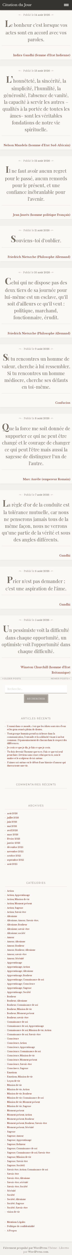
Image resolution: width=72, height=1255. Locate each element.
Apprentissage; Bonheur (19, 975)
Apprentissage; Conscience (21, 984)
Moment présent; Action (19, 1114)
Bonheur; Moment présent (20, 1013)
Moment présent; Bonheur (20, 1119)
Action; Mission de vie (18, 899)
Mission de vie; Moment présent (23, 1102)
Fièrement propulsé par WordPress (25, 1247)
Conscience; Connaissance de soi (24, 1051)
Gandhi (64, 555)
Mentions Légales (16, 1222)
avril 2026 (12, 830)
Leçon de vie (13, 1081)
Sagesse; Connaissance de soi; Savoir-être (28, 1152)
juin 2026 (12, 822)
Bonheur (11, 996)
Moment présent (15, 1110)
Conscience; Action (17, 1043)
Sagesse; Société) (16, 1165)
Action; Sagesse (15, 908)
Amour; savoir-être (17, 954)
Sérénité (11, 1190)
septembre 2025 (15, 860)
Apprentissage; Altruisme (20, 971)
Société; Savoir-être (17, 1207)
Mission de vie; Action (18, 1089)
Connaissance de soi (17, 1022)
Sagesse (11, 1131)
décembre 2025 (15, 847)
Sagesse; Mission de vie (19, 1157)
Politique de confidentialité (21, 1226)
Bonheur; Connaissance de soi (22, 1005)
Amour (10, 937)
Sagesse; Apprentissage (19, 1140)
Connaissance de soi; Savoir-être (24, 1034)
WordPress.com (38, 1251)
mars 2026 (12, 834)
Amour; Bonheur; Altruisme (21, 950)
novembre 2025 (15, 851)
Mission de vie (14, 1085)
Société (11, 1195)
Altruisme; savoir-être (18, 929)
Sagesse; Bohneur (16, 1144)
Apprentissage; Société (19, 992)
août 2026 (12, 813)
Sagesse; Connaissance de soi (22, 1148)
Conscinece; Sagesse (17, 1068)
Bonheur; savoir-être (17, 1017)
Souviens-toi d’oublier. (36, 240)
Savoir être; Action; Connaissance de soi (27, 1169)
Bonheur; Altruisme (17, 1000)
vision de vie (13, 1212)
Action (10, 891)
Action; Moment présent (19, 903)
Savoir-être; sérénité (17, 1182)
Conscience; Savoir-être (19, 1064)
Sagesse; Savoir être (17, 1161)
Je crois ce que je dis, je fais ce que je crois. (29, 747)
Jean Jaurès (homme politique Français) (41, 214)
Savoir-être (13, 1174)
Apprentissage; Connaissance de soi (25, 979)
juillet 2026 (13, 817)
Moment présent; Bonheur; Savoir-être (27, 1123)
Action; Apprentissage (18, 895)
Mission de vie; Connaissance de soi (25, 1098)
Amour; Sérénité (15, 958)
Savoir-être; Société (17, 1186)
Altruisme (12, 916)
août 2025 (12, 864)
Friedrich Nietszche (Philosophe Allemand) (39, 257)
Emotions (12, 1072)
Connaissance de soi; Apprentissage (25, 1026)
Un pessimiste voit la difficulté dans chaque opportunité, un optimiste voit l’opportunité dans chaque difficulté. (36, 640)
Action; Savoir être (16, 912)
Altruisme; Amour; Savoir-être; (23, 920)
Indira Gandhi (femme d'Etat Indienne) (41, 55)
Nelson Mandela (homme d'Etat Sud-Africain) (37, 145)
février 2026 (13, 839)
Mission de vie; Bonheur (19, 1093)
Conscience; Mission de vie (21, 1055)
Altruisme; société (16, 933)
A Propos (12, 1230)
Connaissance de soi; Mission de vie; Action (29, 1030)
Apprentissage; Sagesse (19, 988)
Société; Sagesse (15, 1203)
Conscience (13, 1038)
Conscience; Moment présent (22, 1059)
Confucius (62, 402)
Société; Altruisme (16, 1199)
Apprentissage (14, 962)
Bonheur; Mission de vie (19, 1009)
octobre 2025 (14, 855)
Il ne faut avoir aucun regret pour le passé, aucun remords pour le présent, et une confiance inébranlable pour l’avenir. (36, 185)
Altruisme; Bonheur (17, 924)
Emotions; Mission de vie (20, 1076)
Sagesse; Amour (15, 1136)
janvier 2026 (13, 843)
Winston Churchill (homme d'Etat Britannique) (45, 669)
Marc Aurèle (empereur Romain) (46, 479)
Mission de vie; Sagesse (19, 1106)
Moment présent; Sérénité (20, 1127)
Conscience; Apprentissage (21, 1047)
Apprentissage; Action (18, 967)
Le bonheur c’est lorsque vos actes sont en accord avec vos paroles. (36, 32)
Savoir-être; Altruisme (18, 1178)
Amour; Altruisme (16, 941)
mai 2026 (12, 826)
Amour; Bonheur (15, 945)
